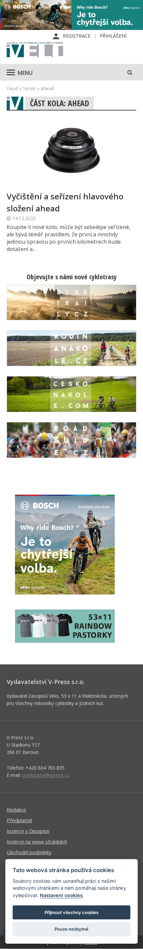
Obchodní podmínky (29, 852)
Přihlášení (113, 36)
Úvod (12, 88)
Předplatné (19, 820)
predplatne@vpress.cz (45, 775)
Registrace (76, 36)
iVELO (35, 50)
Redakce (16, 809)
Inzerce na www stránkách (37, 841)
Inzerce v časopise (28, 831)
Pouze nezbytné (71, 929)
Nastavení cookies (61, 895)
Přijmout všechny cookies (71, 912)
